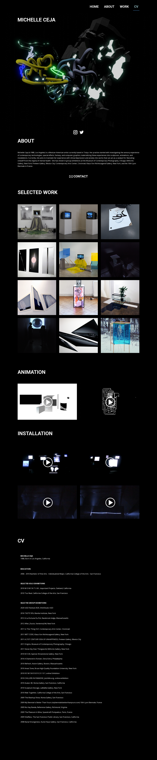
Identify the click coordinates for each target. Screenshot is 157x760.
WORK (124, 6)
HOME (94, 6)
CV (136, 6)
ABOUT (109, 6)
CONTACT (80, 176)
